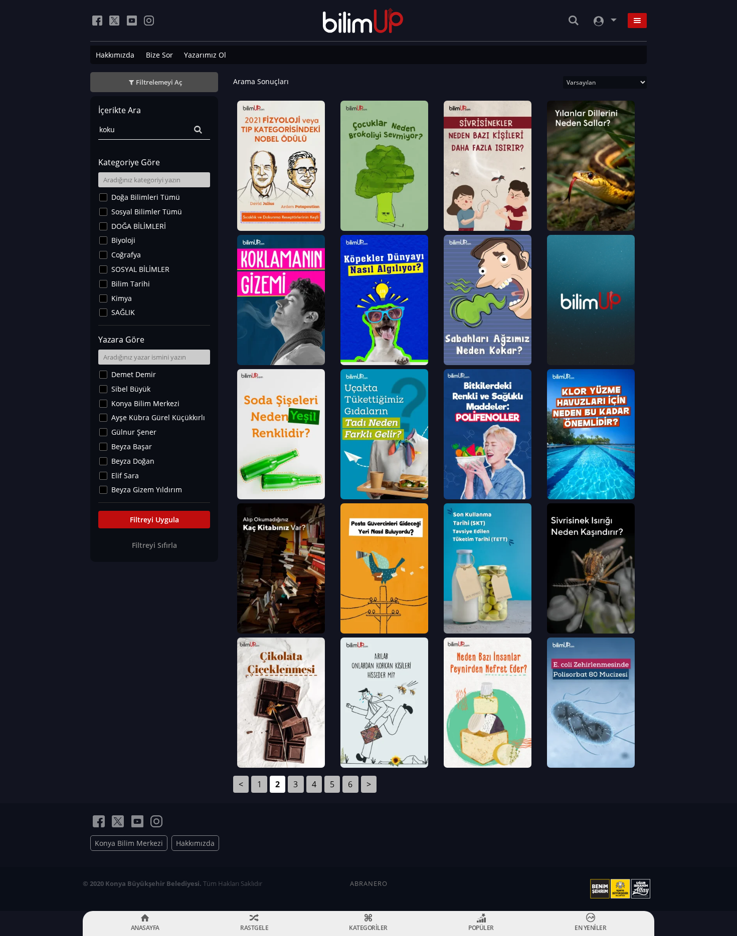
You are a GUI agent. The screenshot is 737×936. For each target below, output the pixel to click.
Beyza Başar (131, 446)
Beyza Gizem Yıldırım (146, 489)
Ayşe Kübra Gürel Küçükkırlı (158, 417)
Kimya (121, 298)
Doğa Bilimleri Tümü (145, 197)
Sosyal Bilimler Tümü (146, 211)
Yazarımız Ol (205, 55)
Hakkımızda (115, 55)
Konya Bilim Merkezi (145, 403)
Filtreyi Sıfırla (154, 545)
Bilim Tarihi (130, 283)
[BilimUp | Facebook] (97, 21)
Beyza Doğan (132, 461)
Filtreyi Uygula (154, 519)
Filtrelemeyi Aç (159, 82)
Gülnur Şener (133, 432)
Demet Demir (133, 374)
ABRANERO (369, 883)
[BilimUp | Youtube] (132, 21)
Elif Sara (125, 475)
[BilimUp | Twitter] (114, 21)
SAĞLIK (123, 312)
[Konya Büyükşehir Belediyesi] (622, 889)
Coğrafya (126, 254)
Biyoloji (123, 240)
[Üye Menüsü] (604, 21)
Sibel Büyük (130, 389)
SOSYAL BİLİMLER (140, 269)
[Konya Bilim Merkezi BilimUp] (363, 20)
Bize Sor (159, 55)
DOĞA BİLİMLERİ (138, 226)
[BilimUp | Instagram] (149, 21)
